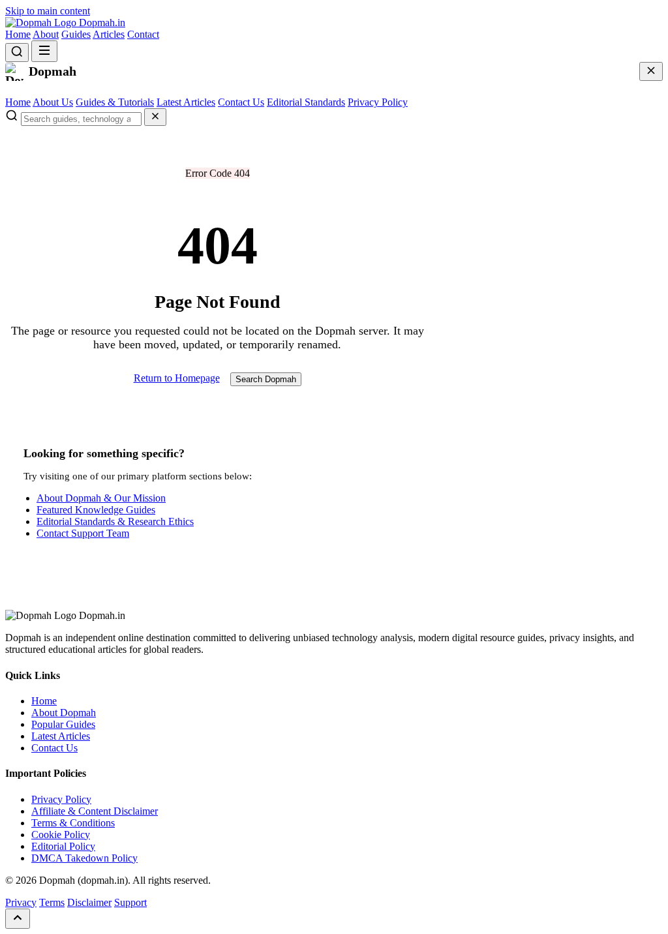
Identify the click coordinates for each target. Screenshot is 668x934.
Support (130, 902)
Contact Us (241, 102)
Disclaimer (89, 902)
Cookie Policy (60, 834)
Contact (143, 34)
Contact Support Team (83, 533)
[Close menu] (651, 71)
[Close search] (155, 117)
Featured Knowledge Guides (96, 509)
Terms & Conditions (73, 822)
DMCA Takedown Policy (84, 858)
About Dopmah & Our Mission (101, 498)
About (46, 34)
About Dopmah (63, 712)
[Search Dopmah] (17, 52)
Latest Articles (186, 102)
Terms (52, 902)
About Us (53, 102)
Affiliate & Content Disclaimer (94, 811)
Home (18, 34)
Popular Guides (63, 724)
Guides (76, 34)
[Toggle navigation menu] (44, 51)
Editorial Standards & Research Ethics (115, 521)
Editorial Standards (306, 102)
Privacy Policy (378, 102)
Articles (109, 34)
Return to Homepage (177, 378)
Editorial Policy (63, 846)
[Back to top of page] (17, 919)
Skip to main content (47, 10)
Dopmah (100, 22)
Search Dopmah (265, 379)
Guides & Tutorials (115, 102)
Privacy (21, 902)
